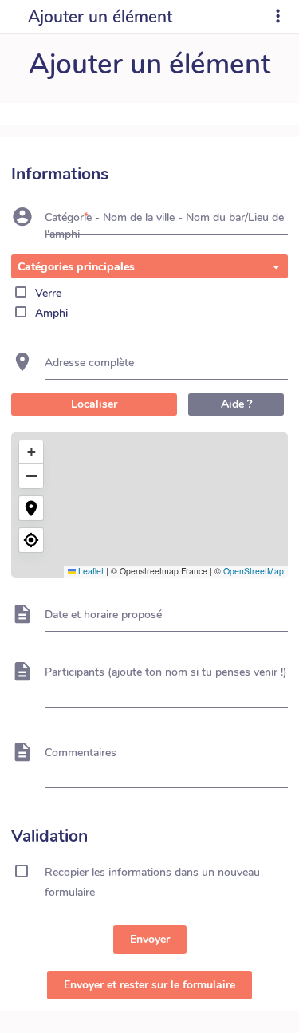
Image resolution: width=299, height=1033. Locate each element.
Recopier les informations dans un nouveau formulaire (152, 873)
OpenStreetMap (253, 571)
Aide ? (236, 404)
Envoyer (150, 939)
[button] (31, 452)
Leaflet (90, 571)
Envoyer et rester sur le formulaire (149, 984)
